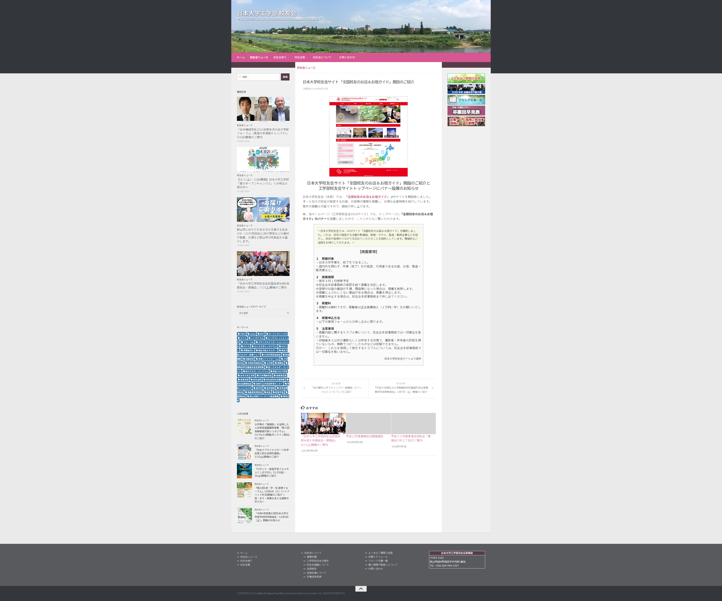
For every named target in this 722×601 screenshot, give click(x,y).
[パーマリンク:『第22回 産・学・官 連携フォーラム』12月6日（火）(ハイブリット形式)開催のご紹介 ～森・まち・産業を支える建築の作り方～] (244, 489)
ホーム (241, 57)
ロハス (246, 346)
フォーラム (248, 342)
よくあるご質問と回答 (380, 552)
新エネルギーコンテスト (257, 371)
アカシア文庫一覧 (378, 560)
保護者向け (248, 350)
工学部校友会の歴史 (318, 560)
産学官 (259, 388)
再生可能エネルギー (267, 350)
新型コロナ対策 (280, 371)
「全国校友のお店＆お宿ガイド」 (367, 196)
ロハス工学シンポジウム (265, 346)
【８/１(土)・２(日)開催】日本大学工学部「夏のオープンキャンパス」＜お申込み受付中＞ (263, 183)
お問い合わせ (347, 57)
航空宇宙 (279, 392)
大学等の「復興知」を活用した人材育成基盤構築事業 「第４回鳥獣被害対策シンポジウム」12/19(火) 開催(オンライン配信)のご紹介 (272, 431)
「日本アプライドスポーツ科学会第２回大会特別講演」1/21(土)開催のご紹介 (272, 453)
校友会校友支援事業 (275, 379)
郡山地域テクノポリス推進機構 (264, 396)
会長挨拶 (312, 568)
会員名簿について (316, 572)
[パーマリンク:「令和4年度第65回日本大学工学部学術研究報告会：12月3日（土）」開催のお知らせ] (244, 515)
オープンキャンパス (278, 334)
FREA (242, 334)
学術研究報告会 (255, 363)
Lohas (253, 334)
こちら (361, 218)
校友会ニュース (259, 57)
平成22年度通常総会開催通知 (364, 436)
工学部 (270, 363)
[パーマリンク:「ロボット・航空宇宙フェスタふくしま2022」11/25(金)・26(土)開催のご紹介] (244, 470)
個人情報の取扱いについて (383, 564)
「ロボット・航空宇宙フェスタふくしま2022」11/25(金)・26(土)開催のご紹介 (272, 472)
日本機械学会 (265, 375)
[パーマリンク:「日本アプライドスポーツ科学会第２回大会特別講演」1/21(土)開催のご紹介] (244, 451)
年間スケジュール (378, 556)
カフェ (243, 338)
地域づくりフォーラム (268, 359)
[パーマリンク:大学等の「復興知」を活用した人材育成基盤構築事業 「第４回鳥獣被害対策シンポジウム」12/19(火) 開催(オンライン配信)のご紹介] (244, 426)
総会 (269, 392)
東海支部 (244, 379)
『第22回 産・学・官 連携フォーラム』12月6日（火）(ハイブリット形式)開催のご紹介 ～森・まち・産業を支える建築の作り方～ (272, 494)
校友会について (322, 57)
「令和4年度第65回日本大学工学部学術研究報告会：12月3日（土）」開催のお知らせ (271, 517)
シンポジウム (257, 338)
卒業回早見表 (314, 576)
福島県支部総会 (255, 392)
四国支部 (250, 359)
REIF (262, 334)
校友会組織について (318, 564)
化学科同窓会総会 (272, 354)
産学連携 (271, 388)
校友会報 (299, 57)
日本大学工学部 (247, 375)
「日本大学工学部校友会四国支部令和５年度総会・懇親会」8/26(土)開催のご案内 (320, 440)
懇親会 (280, 363)
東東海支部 (281, 375)
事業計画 (312, 556)
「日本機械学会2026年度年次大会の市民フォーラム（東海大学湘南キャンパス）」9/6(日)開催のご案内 (263, 133)
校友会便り (280, 57)
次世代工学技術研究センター (269, 383)
